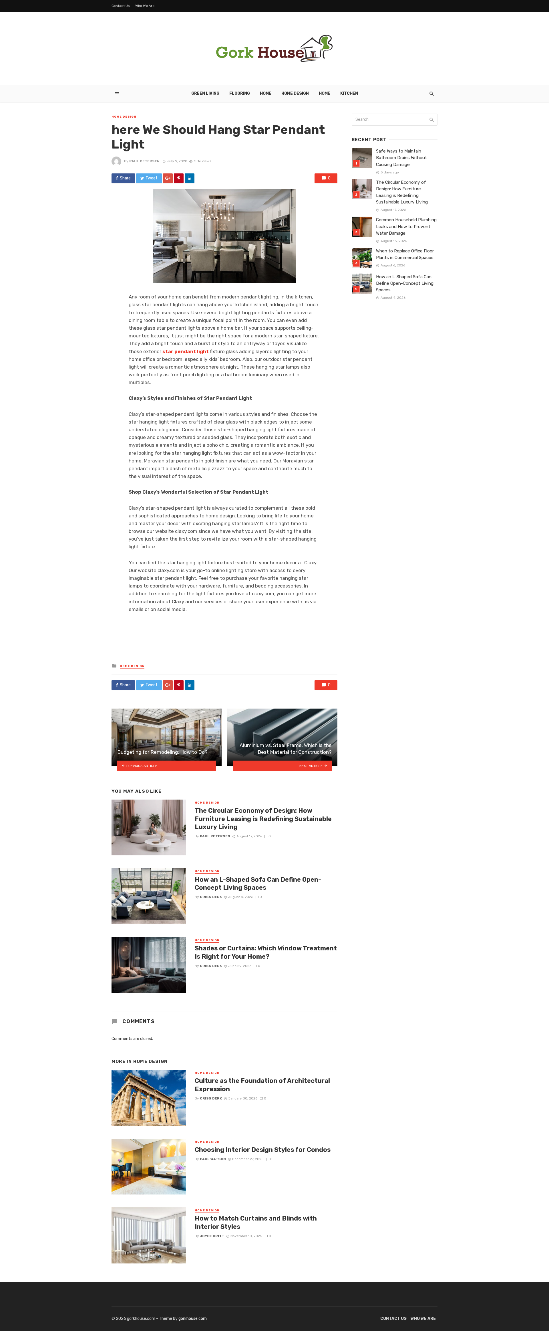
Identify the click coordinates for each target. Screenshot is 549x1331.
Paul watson (213, 1159)
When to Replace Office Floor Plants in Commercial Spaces (405, 254)
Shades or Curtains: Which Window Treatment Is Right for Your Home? (266, 952)
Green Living (205, 93)
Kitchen (349, 93)
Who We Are (144, 6)
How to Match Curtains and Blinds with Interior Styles (256, 1222)
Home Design (295, 93)
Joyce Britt (212, 1236)
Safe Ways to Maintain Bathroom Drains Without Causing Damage (401, 158)
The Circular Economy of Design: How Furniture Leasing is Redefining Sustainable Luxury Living (263, 818)
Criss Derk (211, 897)
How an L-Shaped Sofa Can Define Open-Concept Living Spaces (258, 883)
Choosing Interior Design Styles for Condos (263, 1149)
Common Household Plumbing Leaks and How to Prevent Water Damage (406, 226)
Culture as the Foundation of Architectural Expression (262, 1084)
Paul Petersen (144, 161)
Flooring (239, 93)
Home (265, 93)
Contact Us (121, 6)
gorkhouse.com (192, 1318)
